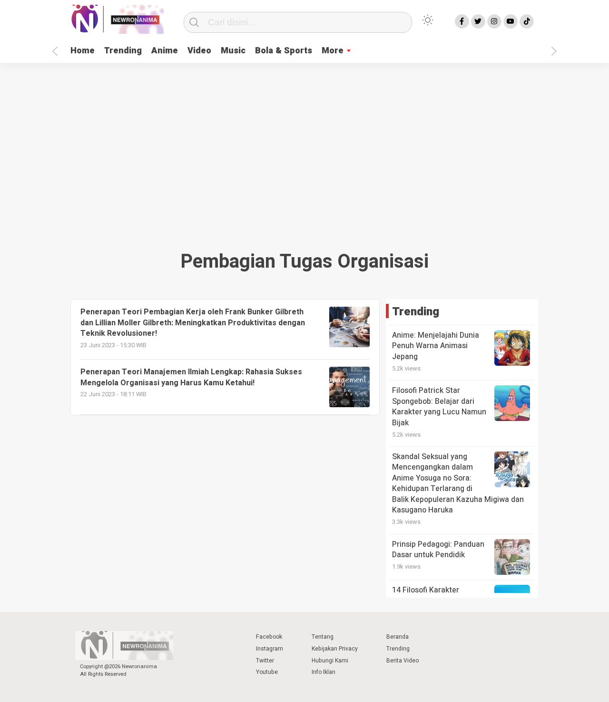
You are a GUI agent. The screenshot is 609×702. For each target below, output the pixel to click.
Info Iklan (323, 672)
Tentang (323, 636)
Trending (123, 50)
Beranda (397, 636)
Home (82, 50)
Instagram (269, 648)
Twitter (265, 660)
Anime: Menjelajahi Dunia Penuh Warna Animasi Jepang (435, 346)
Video (199, 50)
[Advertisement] (304, 153)
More (333, 50)
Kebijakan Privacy (335, 648)
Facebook (269, 636)
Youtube (267, 672)
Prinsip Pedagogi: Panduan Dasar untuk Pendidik (438, 550)
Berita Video (402, 660)
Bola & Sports (283, 50)
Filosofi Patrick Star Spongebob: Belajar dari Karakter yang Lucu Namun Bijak (439, 406)
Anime (164, 50)
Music (233, 50)
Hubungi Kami (330, 660)
